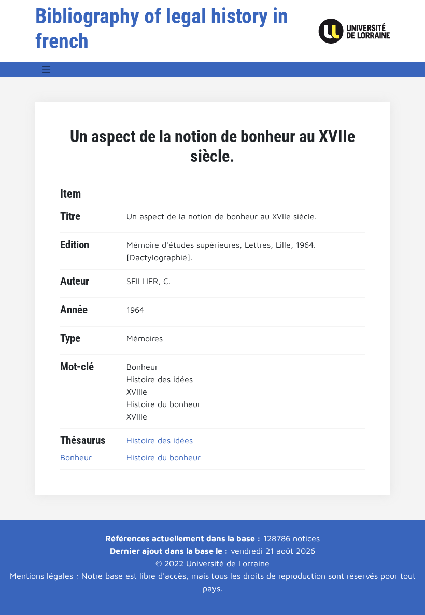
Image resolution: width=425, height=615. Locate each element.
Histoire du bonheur (163, 457)
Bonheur (76, 457)
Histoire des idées (159, 440)
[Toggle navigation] (46, 69)
